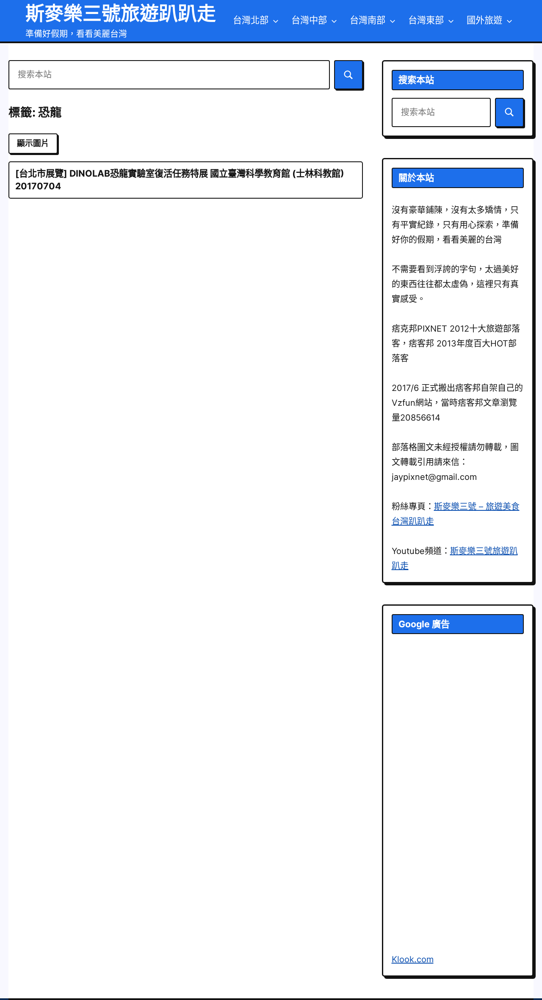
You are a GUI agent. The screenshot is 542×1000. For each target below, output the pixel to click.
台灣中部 (309, 19)
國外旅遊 (484, 19)
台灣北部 (250, 19)
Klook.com (413, 959)
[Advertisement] (455, 806)
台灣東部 (426, 19)
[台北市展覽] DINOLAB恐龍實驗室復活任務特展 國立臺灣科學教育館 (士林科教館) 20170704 (179, 179)
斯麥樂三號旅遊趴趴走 (120, 13)
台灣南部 (367, 19)
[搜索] (348, 74)
